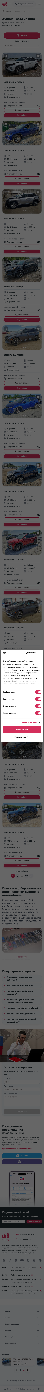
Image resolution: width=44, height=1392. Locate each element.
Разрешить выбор (22, 737)
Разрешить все (22, 729)
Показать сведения (29, 722)
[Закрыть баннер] (40, 653)
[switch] (38, 699)
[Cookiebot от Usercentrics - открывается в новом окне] (27, 653)
